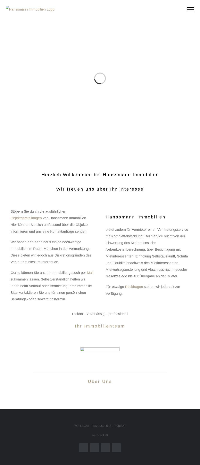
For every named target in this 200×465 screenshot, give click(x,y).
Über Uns (100, 381)
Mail (90, 273)
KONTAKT (120, 426)
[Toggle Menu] (191, 9)
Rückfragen (134, 287)
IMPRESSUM (81, 426)
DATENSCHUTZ (102, 426)
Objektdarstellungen (26, 218)
